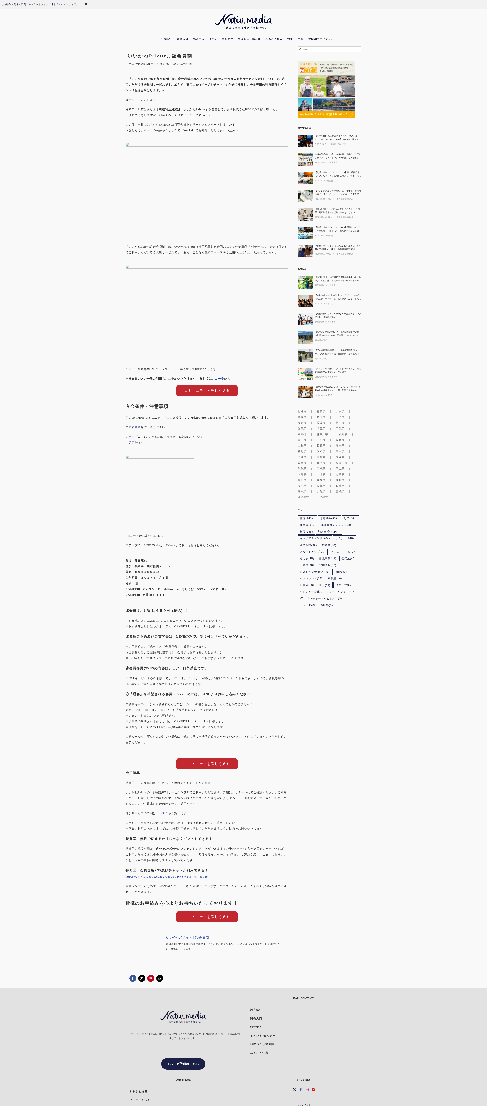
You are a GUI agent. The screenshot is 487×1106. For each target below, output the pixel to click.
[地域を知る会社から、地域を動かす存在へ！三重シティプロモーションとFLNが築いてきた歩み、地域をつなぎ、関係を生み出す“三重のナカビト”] (305, 159)
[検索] (88, 4)
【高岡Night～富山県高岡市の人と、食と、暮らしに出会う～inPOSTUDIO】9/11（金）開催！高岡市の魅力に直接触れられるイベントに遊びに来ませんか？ (338, 138)
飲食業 (329, 545)
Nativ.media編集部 (142, 64)
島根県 (321, 468)
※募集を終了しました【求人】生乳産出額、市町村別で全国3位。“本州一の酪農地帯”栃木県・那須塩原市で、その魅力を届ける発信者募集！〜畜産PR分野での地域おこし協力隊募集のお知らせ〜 (338, 247)
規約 (138, 427)
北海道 (302, 411)
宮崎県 (340, 491)
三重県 (340, 451)
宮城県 (302, 417)
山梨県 (302, 445)
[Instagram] (307, 1089)
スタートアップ (312, 551)
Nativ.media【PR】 (324, 304)
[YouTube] (313, 1089)
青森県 (321, 411)
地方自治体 (329, 531)
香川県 (302, 479)
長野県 (321, 445)
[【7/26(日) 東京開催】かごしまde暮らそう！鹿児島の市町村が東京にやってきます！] (305, 374)
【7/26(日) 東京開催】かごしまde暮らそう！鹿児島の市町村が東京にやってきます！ (338, 370)
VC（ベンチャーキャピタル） (321, 598)
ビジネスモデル (343, 551)
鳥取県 (302, 468)
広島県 (302, 474)
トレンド (307, 605)
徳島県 (340, 474)
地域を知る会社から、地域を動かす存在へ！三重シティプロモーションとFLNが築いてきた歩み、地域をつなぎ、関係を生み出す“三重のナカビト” (338, 156)
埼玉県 (321, 428)
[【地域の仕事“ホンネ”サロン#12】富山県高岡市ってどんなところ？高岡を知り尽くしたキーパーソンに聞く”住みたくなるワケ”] (305, 178)
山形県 (340, 417)
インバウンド (311, 578)
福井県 (340, 439)
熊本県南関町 (321, 340)
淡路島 (326, 605)
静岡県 (302, 451)
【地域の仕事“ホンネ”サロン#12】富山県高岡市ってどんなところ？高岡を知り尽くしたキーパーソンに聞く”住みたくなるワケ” (338, 174)
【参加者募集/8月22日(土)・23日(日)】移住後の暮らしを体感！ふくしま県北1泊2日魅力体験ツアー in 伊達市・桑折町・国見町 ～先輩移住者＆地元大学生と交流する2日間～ (338, 389)
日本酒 (307, 585)
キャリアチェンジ (315, 538)
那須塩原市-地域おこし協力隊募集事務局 (334, 199)
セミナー (344, 538)
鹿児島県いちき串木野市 (326, 285)
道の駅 (307, 558)
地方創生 (329, 518)
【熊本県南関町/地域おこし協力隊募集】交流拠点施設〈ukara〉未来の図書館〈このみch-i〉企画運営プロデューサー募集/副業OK (338, 334)
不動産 (335, 578)
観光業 (348, 558)
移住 (307, 518)
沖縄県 (324, 497)
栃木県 (340, 422)
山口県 (321, 474)
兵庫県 (302, 462)
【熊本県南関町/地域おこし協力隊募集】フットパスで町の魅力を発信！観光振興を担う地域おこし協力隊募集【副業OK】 (338, 352)
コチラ (219, 378)
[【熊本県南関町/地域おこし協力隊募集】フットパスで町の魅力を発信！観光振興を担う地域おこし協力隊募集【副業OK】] (305, 355)
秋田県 (321, 417)
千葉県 (340, 428)
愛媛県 (321, 479)
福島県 (302, 422)
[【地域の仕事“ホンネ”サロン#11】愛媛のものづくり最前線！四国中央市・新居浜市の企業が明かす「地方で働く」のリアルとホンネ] (305, 233)
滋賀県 (302, 457)
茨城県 (321, 422)
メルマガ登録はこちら (183, 1063)
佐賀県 (321, 485)
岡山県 (340, 468)
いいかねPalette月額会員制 (187, 937)
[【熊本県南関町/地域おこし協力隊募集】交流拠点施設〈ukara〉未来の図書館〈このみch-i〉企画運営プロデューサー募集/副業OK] (305, 337)
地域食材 (308, 545)
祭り (324, 585)
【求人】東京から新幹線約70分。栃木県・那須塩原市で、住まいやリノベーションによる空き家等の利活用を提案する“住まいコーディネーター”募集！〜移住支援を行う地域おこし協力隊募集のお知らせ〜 (338, 193)
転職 (306, 531)
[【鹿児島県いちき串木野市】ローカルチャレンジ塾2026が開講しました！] (305, 319)
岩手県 (340, 411)
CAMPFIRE (186, 64)
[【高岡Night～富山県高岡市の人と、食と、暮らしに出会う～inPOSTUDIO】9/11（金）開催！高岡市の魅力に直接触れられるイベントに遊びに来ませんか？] (305, 141)
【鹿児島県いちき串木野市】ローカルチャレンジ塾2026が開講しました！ (338, 315)
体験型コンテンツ (336, 525)
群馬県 (302, 428)
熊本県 (302, 491)
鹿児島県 (303, 497)
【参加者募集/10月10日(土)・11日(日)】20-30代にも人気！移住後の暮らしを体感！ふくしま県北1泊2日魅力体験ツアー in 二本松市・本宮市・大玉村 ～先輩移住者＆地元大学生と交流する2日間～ (338, 297)
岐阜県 (340, 445)
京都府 (321, 457)
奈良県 (321, 462)
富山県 (302, 439)
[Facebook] (300, 1089)
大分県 (321, 491)
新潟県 (343, 434)
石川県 (321, 439)
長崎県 (340, 485)
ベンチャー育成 (312, 591)
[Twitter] (294, 1089)
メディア (343, 585)
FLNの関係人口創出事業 (326, 162)
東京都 (302, 434)
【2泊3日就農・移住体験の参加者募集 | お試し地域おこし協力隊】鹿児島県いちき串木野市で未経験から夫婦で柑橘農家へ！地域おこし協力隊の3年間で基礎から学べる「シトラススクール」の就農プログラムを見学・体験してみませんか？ (338, 279)
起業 (350, 518)
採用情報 (327, 565)
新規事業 (327, 558)
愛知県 (321, 451)
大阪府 (340, 457)
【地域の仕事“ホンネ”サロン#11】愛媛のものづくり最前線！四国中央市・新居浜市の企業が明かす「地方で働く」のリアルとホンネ (338, 229)
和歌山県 (341, 462)
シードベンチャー (342, 591)
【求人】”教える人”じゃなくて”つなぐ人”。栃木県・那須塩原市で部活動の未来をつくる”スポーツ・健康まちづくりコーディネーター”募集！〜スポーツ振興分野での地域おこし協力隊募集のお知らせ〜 (338, 211)
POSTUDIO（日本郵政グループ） (331, 144)
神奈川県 (322, 434)
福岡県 (302, 485)
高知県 (340, 479)
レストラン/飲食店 (314, 571)
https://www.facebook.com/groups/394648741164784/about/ (167, 876)
